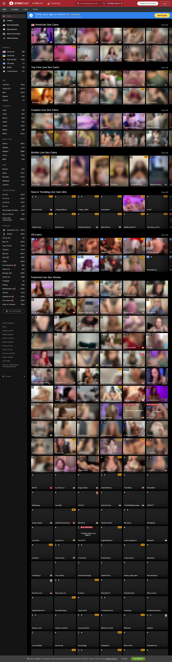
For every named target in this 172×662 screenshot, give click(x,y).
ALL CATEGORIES (15, 311)
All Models (6, 361)
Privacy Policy (8, 346)
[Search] (104, 3)
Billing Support (8, 334)
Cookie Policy (111, 659)
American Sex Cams (47, 24)
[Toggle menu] (4, 3)
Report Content (8, 338)
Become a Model (9, 353)
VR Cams (36, 234)
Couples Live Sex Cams (44, 109)
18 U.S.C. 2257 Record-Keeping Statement (11, 365)
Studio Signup (8, 357)
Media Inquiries (8, 342)
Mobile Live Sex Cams (44, 152)
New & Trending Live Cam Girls (49, 191)
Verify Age (162, 15)
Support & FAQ (8, 331)
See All (164, 25)
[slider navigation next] (165, 45)
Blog (4, 327)
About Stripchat (8, 323)
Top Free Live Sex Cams (45, 67)
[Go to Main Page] (19, 3)
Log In (164, 3)
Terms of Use (7, 350)
